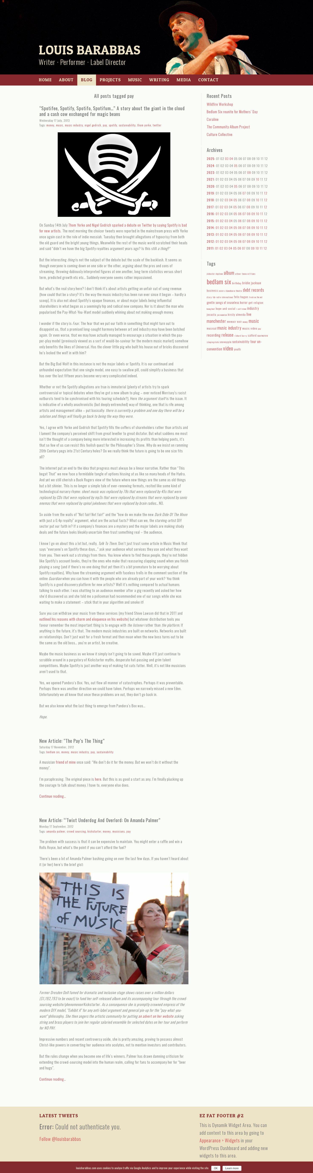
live (249, 314)
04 (231, 158)
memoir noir (234, 321)
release (227, 334)
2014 (210, 227)
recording (214, 335)
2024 (210, 165)
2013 (210, 234)
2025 (210, 158)
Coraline (213, 119)
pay (105, 125)
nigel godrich (93, 125)
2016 (210, 213)
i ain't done (241, 308)
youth (237, 349)
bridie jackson (251, 282)
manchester (216, 321)
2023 (210, 172)
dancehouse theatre (234, 290)
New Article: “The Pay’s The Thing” (72, 740)
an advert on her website (156, 1016)
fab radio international (223, 297)
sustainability (127, 125)
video (228, 348)
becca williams (249, 273)
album (229, 272)
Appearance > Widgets (220, 1140)
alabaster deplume (215, 273)
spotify (113, 125)
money (50, 125)
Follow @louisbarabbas (60, 1138)
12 (265, 193)
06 (240, 213)
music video (249, 328)
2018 (210, 199)
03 (227, 158)
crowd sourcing (76, 831)
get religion (255, 302)
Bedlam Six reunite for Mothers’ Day (232, 111)
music (59, 125)
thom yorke (144, 125)
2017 (210, 206)
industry (253, 308)
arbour (238, 273)
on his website (117, 619)
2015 (210, 220)
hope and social (225, 308)
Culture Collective (220, 134)
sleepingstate (213, 342)
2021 (210, 179)
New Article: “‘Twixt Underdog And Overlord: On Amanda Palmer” (100, 820)
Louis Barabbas (90, 50)
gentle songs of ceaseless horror (227, 302)
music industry (74, 125)
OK (216, 1168)
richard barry (240, 335)
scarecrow (262, 335)
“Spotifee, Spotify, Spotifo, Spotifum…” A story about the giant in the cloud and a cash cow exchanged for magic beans (112, 111)
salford (252, 335)
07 (244, 193)
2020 (210, 186)
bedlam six (53, 752)
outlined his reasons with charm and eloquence (73, 619)
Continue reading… (52, 796)
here (98, 779)
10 (257, 179)
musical (212, 328)
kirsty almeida (237, 314)
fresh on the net (256, 297)
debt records (253, 290)
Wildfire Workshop (220, 104)
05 (236, 165)
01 (217, 213)
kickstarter (94, 831)
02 (222, 206)
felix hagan (241, 297)
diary (209, 297)
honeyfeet (211, 308)
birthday (236, 283)
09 (253, 213)
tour (253, 341)
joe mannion (222, 314)
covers (222, 290)
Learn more (232, 1168)
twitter (157, 125)
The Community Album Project (228, 126)
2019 (210, 193)
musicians (118, 831)
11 (261, 213)
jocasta (211, 314)
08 (249, 172)
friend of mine (66, 762)
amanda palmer (55, 831)
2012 (210, 241)
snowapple (225, 342)
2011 (210, 248)
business (212, 290)
